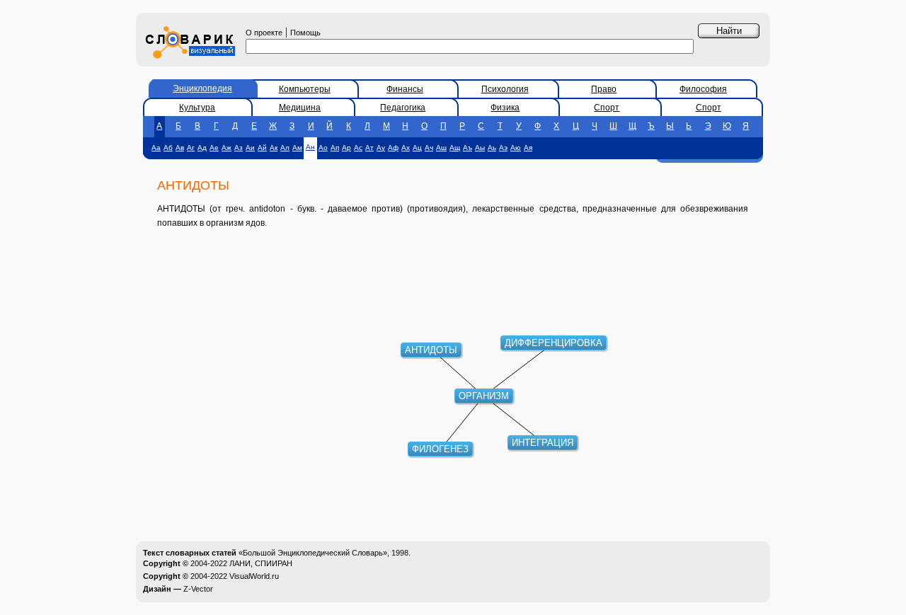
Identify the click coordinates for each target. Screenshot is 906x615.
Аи (250, 147)
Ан (310, 147)
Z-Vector (198, 589)
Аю (515, 147)
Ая (528, 147)
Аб (168, 147)
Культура (197, 108)
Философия (703, 89)
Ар (346, 147)
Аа (156, 147)
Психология (505, 89)
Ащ (454, 147)
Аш (441, 147)
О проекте (264, 32)
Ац (417, 147)
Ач (429, 147)
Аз (238, 147)
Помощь (305, 32)
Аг (191, 147)
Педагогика (402, 108)
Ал (284, 147)
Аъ (467, 147)
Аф (393, 147)
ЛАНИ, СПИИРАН (260, 563)
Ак (273, 147)
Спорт (606, 108)
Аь (492, 147)
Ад (202, 147)
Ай (262, 147)
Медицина (300, 108)
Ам (297, 147)
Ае (214, 147)
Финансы (404, 89)
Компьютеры (305, 89)
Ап (335, 147)
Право (604, 89)
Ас (358, 147)
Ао (323, 147)
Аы (480, 147)
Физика (505, 108)
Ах (405, 147)
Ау (381, 147)
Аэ (503, 147)
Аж (226, 147)
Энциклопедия (202, 88)
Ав (180, 147)
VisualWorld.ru (254, 576)
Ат (369, 147)
